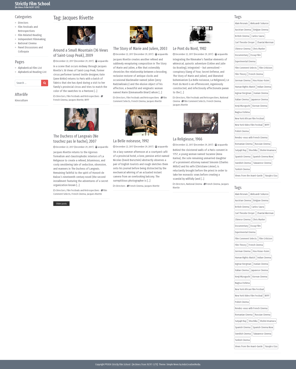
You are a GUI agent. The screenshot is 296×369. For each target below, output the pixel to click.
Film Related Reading (30, 35)
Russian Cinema (262, 143)
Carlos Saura (258, 36)
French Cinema (60, 99)
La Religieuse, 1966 (187, 139)
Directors (23, 22)
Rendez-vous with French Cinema (251, 137)
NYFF (87, 99)
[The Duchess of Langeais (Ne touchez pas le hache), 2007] (81, 119)
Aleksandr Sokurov (259, 23)
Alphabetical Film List (30, 67)
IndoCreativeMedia (191, 364)
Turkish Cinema (242, 169)
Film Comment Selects (195, 101)
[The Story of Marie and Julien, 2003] (141, 34)
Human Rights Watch (245, 86)
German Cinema (242, 80)
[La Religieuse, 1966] (201, 123)
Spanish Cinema (242, 156)
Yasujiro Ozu (271, 175)
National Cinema (27, 43)
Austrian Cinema (243, 29)
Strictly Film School (32, 4)
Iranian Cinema (261, 93)
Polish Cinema (242, 131)
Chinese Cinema (242, 48)
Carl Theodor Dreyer (245, 42)
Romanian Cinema (243, 143)
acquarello (103, 61)
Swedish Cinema (243, 163)
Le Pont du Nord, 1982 (189, 48)
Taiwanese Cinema (262, 163)
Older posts (61, 203)
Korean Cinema (259, 105)
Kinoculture (21, 100)
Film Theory (240, 74)
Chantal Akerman (265, 42)
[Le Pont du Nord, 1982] (201, 34)
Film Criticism (265, 67)
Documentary (241, 55)
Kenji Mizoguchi (242, 105)
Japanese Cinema (259, 99)
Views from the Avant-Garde (249, 175)
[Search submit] (44, 83)
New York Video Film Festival (248, 124)
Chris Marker (259, 48)
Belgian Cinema (260, 29)
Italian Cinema (242, 99)
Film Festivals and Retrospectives (83, 96)
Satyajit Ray (240, 150)
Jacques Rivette (76, 99)
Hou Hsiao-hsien (261, 80)
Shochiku (253, 150)
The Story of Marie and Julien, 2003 (140, 48)
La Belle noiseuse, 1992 (131, 141)
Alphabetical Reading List (32, 72)
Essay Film (256, 55)
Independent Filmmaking (32, 39)
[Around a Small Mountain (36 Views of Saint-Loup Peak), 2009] (81, 35)
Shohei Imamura (268, 150)
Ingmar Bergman (243, 93)
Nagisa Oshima (242, 112)
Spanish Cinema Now (263, 156)
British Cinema (242, 36)
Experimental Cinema (245, 61)
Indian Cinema (264, 86)
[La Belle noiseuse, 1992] (141, 122)
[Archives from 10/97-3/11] (145, 364)
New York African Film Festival (249, 118)
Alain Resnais (241, 23)
